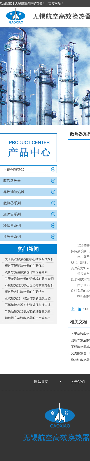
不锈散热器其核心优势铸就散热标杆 (29, 285)
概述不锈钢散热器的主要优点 (25, 265)
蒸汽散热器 (12, 181)
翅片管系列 (12, 214)
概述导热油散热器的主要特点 (25, 291)
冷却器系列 (12, 225)
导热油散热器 (13, 192)
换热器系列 (12, 236)
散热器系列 (12, 203)
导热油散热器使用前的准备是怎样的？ (29, 311)
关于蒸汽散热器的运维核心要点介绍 (29, 278)
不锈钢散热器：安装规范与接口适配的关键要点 (29, 305)
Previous (7, 75)
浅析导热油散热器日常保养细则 (26, 272)
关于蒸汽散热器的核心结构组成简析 (29, 259)
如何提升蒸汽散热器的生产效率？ (28, 318)
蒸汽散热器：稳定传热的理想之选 (28, 298)
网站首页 (41, 382)
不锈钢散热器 (13, 169)
